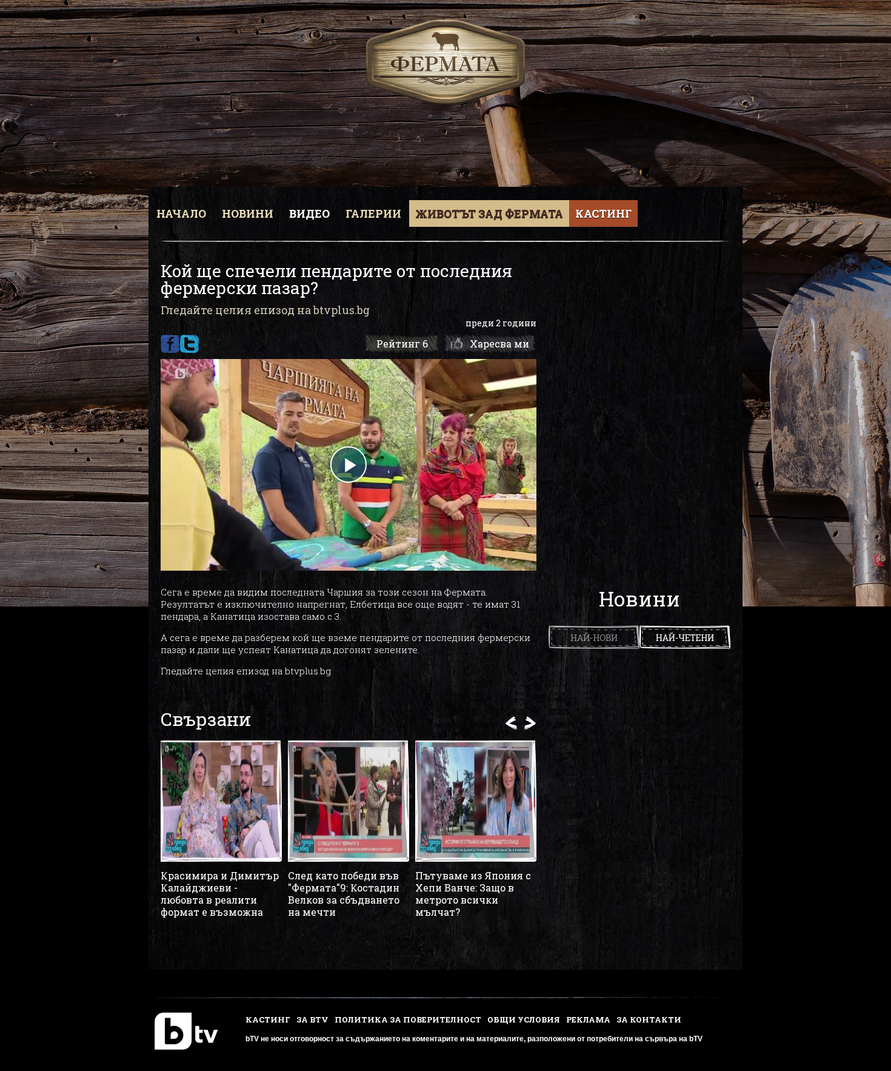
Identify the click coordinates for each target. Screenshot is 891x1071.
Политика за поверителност (408, 1019)
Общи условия (523, 1019)
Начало (181, 213)
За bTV (312, 1019)
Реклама (588, 1019)
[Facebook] (170, 344)
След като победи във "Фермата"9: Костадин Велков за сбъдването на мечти (343, 894)
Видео (309, 213)
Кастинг (603, 213)
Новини (247, 213)
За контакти (648, 1019)
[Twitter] (189, 344)
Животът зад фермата (489, 213)
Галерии (373, 213)
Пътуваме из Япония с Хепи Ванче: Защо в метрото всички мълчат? (473, 894)
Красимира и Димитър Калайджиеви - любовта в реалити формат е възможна (220, 894)
